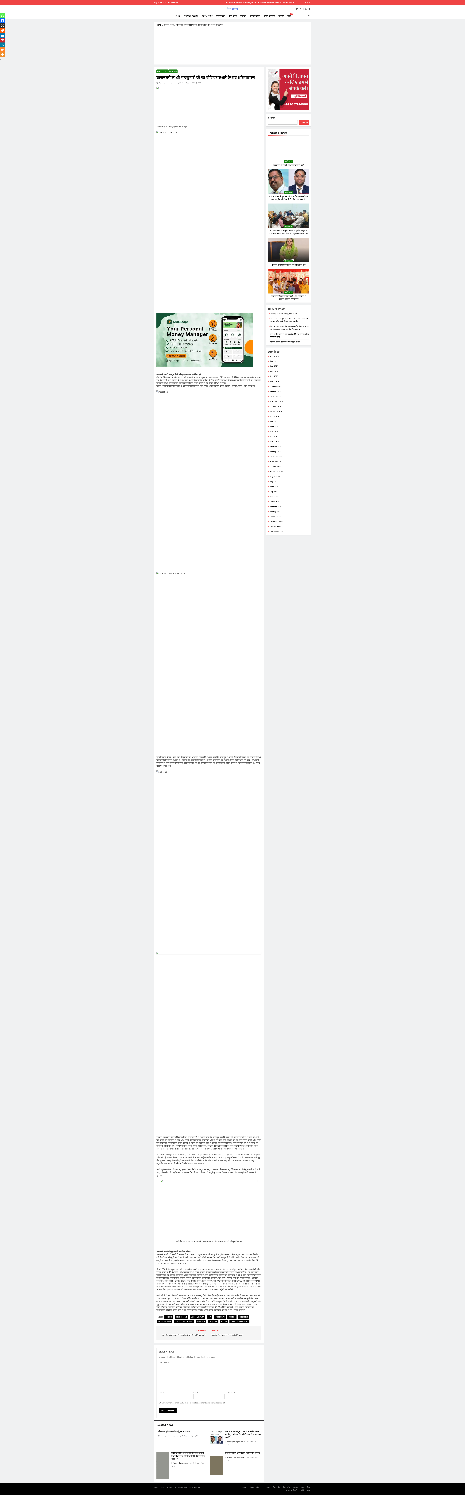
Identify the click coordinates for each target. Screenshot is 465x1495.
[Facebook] (2, 20)
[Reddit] (2, 30)
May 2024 (274, 492)
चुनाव (290, 15)
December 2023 (276, 517)
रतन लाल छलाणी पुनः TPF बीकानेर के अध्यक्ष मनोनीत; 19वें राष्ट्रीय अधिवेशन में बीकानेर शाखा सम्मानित (243, 1434)
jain (209, 1317)
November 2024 (276, 461)
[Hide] (1, 59)
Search (271, 117)
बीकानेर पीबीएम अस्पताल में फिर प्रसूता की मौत (242, 1453)
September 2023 (276, 532)
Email (196, 1392)
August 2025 (275, 416)
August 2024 (275, 477)
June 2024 (274, 487)
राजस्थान (243, 16)
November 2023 (276, 522)
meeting (232, 1317)
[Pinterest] (2, 40)
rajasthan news (164, 1321)
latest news (220, 1317)
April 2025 (274, 436)
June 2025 (274, 426)
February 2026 (275, 386)
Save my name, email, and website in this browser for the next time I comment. (193, 1403)
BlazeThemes (194, 1487)
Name (162, 1392)
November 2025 (276, 401)
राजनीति (281, 16)
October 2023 (275, 527)
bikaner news (181, 1317)
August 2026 (275, 356)
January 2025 (275, 451)
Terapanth (213, 1321)
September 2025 (276, 411)
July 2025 (273, 421)
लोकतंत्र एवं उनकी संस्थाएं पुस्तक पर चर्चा (174, 1431)
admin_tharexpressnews (167, 83)
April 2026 (274, 376)
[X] (2, 25)
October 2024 (275, 466)
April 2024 (274, 497)
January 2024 (275, 512)
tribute (224, 1321)
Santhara (201, 1321)
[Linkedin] (2, 35)
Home (177, 16)
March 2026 (274, 381)
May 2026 (274, 371)
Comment (164, 1362)
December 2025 (276, 396)
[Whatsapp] (2, 15)
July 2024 (273, 481)
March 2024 (274, 502)
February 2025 (275, 446)
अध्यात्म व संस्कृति (269, 16)
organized (243, 1317)
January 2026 (275, 391)
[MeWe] (2, 44)
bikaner (169, 1317)
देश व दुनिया (232, 16)
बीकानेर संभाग (220, 16)
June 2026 (274, 366)
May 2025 (274, 431)
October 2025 (275, 406)
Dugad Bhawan (197, 1317)
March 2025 (274, 441)
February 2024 (275, 507)
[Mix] (2, 49)
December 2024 (276, 456)
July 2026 (273, 361)
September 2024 (276, 471)
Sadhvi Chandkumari (184, 1321)
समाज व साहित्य (255, 16)
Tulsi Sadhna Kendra (239, 1321)
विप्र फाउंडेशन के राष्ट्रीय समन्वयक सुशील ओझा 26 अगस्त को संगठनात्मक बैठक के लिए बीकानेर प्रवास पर (259, 3)
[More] (2, 54)
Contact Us (207, 16)
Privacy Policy (191, 16)
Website (231, 1392)
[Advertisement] (232, 44)
